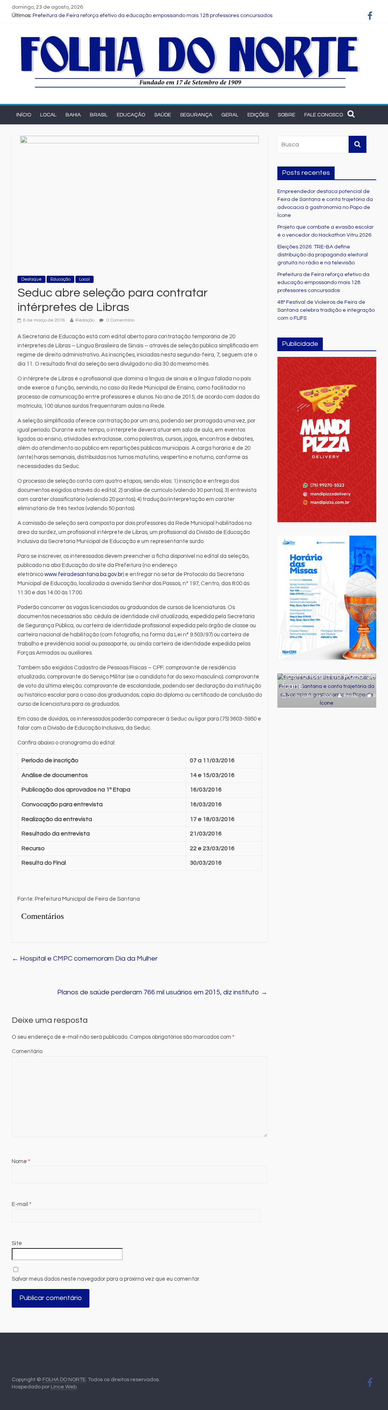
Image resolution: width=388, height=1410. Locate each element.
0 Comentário (120, 320)
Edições (258, 115)
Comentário (27, 1051)
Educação (131, 115)
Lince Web (64, 1387)
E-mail (21, 1204)
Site (17, 1243)
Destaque (31, 279)
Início (23, 115)
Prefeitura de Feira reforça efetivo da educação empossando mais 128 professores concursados (152, 15)
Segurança (196, 115)
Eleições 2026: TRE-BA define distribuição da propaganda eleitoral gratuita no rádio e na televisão (322, 254)
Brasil (99, 115)
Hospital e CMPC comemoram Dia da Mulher (85, 958)
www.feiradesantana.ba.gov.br (83, 574)
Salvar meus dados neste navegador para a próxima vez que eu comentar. (106, 1279)
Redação (84, 320)
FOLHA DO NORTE (64, 1379)
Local (48, 115)
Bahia (73, 115)
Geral (229, 115)
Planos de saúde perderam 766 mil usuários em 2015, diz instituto (162, 992)
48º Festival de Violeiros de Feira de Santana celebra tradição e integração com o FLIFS (326, 310)
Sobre (286, 115)
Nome (21, 1161)
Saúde (162, 115)
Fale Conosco (323, 115)
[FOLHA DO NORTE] (190, 36)
